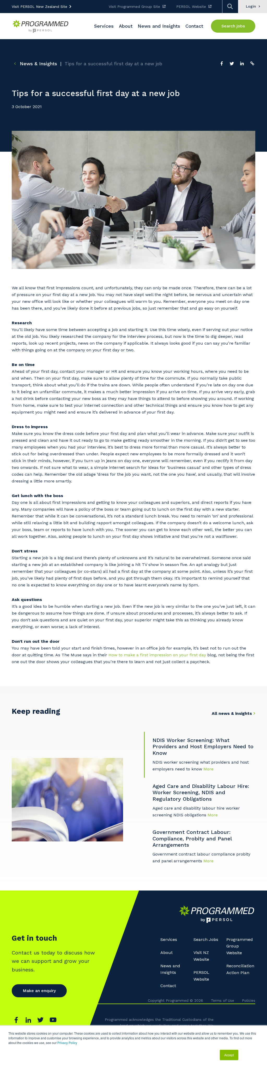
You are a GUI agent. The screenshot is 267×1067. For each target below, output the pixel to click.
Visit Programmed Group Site (134, 6)
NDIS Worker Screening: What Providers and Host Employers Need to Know (203, 746)
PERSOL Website (191, 6)
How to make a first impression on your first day (157, 654)
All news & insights (232, 713)
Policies (248, 1000)
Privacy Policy (67, 1042)
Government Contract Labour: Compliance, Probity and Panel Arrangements (192, 838)
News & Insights (37, 63)
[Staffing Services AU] (40, 26)
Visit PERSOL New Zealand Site (39, 6)
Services (168, 939)
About (166, 952)
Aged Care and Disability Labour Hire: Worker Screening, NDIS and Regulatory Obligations (201, 792)
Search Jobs (205, 939)
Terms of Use (222, 1000)
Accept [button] (229, 1055)
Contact (168, 985)
